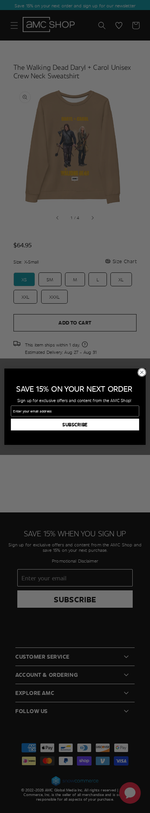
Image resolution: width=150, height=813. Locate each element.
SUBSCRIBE (75, 424)
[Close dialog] (142, 372)
